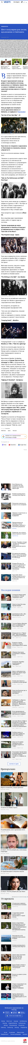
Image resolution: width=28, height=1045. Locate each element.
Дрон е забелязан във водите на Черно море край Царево (19, 672)
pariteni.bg (14, 528)
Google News (23, 444)
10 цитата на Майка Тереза (9, 807)
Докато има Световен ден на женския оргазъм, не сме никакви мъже (18, 957)
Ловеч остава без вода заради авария (19, 604)
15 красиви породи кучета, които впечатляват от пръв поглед (18, 915)
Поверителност (4, 1034)
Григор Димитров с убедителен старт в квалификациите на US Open (19, 996)
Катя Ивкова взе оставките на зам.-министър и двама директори (18, 486)
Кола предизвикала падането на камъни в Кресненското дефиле (19, 713)
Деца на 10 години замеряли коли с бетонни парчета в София (18, 744)
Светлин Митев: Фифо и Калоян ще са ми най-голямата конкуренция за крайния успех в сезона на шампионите (19, 723)
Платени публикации (15, 1034)
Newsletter (13, 444)
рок (9, 430)
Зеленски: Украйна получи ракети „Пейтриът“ (18, 663)
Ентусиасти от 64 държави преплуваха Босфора (18, 937)
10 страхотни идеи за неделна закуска (12, 871)
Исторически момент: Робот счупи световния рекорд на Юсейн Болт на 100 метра (19, 555)
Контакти (25, 1034)
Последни (16, 2)
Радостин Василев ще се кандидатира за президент (19, 692)
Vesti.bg (7, 2)
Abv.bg (3, 1021)
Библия (4, 430)
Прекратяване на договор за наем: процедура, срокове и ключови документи (18, 524)
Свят (13, 599)
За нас (5, 1032)
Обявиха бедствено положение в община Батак (18, 653)
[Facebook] (14, 1036)
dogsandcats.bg (15, 535)
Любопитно (4, 26)
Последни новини (10, 590)
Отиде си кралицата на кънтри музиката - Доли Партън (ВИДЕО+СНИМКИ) (19, 986)
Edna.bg (17, 1027)
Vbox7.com (9, 1021)
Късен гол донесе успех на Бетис (19, 975)
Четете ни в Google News (15, 1015)
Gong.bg (16, 1021)
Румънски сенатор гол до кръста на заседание (19, 504)
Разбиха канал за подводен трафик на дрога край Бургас (18, 733)
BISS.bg (6, 1025)
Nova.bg (5, 1023)
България (14, 607)
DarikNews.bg (23, 1021)
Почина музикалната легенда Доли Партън (18, 494)
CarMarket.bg (22, 1023)
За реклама (12, 1032)
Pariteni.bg (10, 1027)
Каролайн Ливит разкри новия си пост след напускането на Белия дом (18, 577)
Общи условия (20, 1032)
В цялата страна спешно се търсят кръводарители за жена (19, 644)
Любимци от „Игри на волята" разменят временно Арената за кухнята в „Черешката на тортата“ (19, 702)
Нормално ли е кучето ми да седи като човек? (19, 533)
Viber (5, 444)
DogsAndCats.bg (13, 1023)
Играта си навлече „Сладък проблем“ (12, 787)
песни (15, 430)
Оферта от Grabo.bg (16, 617)
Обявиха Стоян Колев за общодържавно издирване (19, 514)
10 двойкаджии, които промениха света (13, 830)
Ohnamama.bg (13, 1025)
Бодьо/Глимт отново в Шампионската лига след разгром (19, 966)
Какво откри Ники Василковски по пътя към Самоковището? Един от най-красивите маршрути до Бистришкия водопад (19, 926)
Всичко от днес (14, 764)
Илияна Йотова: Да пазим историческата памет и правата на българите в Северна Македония (19, 566)
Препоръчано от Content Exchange (19, 896)
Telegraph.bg (24, 1027)
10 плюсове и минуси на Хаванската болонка (19, 903)
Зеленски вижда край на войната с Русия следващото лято (19, 596)
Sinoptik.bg (21, 1025)
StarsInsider (21, 112)
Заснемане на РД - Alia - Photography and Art (19, 614)
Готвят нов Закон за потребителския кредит (19, 681)
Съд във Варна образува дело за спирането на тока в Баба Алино (19, 625)
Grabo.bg (3, 1027)
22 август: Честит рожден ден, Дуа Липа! (13, 891)
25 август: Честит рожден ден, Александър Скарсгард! (14, 850)
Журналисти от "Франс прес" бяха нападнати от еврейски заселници (19, 634)
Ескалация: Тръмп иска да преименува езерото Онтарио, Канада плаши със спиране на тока (19, 754)
